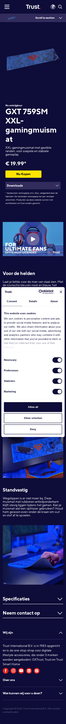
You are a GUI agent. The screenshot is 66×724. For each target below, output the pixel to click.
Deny (33, 429)
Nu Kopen (23, 174)
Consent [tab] (12, 301)
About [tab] (54, 301)
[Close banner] (61, 292)
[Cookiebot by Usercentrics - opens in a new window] (40, 292)
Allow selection (33, 418)
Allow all (33, 407)
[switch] (57, 370)
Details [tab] (33, 301)
